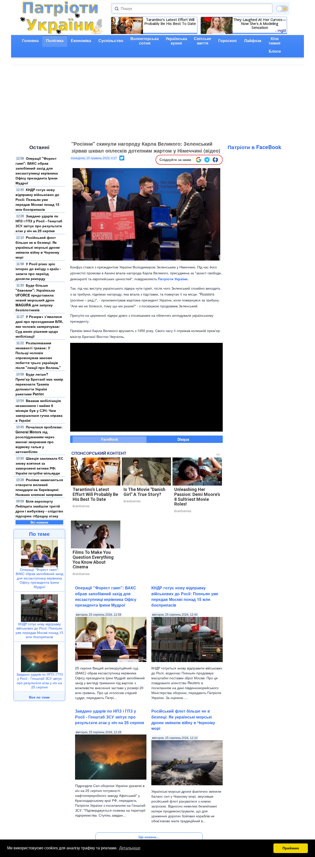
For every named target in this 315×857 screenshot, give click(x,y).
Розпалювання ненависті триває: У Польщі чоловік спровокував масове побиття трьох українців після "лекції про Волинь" (38, 355)
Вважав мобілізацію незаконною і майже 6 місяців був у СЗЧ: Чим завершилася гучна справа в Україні (39, 410)
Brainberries (81, 506)
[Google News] (198, 159)
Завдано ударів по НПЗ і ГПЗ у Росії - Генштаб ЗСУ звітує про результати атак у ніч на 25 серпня (39, 223)
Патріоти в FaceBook (254, 147)
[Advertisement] (157, 102)
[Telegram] (207, 159)
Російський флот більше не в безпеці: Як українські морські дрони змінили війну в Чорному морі (38, 247)
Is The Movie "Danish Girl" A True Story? (144, 492)
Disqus (183, 439)
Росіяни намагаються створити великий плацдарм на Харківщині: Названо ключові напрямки (39, 487)
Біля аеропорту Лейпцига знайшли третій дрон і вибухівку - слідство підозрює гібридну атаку (39, 508)
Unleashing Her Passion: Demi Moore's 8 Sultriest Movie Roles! (197, 497)
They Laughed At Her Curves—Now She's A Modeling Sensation (259, 23)
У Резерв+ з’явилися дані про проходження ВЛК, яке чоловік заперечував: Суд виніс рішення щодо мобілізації (39, 326)
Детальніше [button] (130, 848)
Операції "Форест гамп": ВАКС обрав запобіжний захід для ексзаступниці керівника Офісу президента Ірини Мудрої (37, 170)
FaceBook (109, 439)
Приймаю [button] (291, 848)
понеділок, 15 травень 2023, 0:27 (94, 158)
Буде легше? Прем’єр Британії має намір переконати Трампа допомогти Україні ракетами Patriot (39, 384)
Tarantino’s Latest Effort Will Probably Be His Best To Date (170, 21)
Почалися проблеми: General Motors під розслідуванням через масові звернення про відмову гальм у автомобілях (39, 439)
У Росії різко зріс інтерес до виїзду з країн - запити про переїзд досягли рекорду (38, 271)
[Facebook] (215, 159)
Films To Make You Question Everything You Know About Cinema (93, 559)
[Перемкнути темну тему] (282, 8)
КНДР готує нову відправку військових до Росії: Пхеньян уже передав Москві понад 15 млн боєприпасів (37, 199)
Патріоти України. (173, 278)
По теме (39, 533)
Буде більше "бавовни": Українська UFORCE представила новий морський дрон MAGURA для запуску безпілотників (35, 297)
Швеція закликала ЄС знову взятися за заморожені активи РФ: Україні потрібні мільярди (39, 465)
